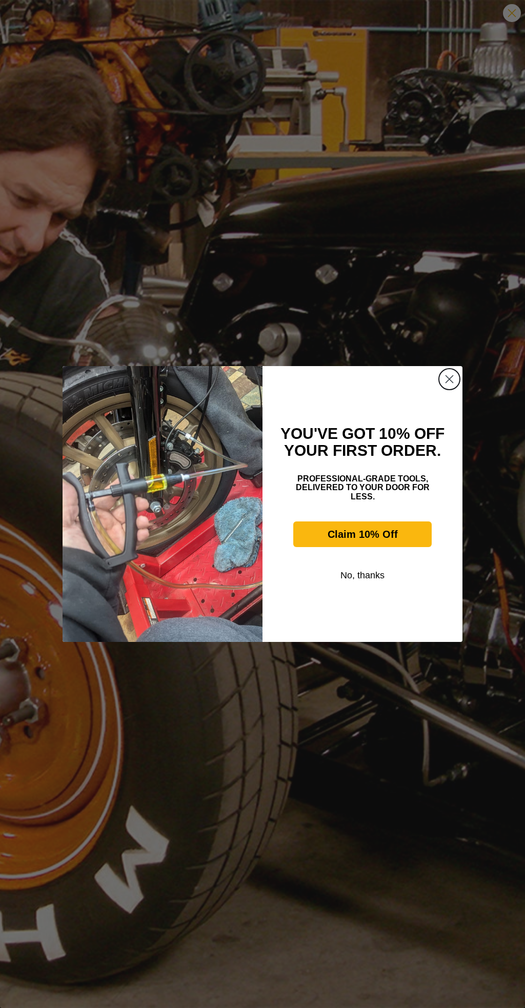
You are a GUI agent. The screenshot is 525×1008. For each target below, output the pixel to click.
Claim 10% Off (363, 534)
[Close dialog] (449, 379)
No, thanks (362, 575)
